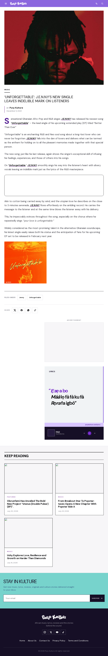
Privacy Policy (59, 640)
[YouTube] (57, 632)
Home (22, 640)
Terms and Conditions (78, 640)
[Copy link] (35, 310)
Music (7, 90)
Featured (11, 497)
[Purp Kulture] (18, 3)
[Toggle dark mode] (96, 3)
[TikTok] (63, 632)
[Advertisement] (74, 342)
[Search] (102, 3)
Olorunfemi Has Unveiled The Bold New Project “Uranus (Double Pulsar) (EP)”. (28, 504)
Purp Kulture (16, 107)
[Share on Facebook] (21, 310)
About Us (32, 640)
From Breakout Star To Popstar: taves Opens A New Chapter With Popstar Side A (77, 504)
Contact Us (44, 640)
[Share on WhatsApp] (28, 310)
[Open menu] (5, 3)
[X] (50, 632)
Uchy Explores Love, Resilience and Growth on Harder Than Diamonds (26, 557)
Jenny (21, 297)
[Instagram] (44, 632)
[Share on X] (15, 310)
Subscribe (96, 598)
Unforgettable (35, 297)
